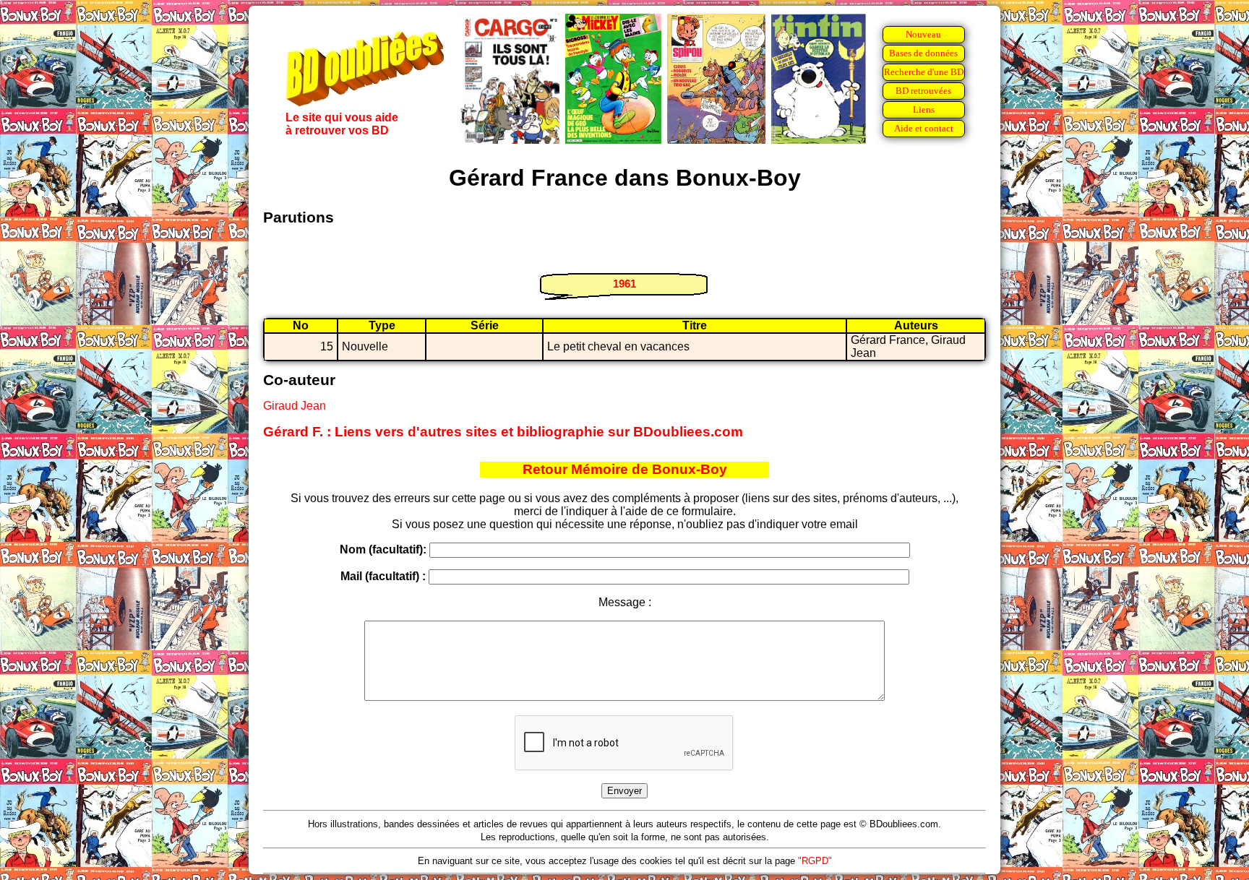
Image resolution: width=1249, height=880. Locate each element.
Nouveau (923, 34)
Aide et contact (923, 128)
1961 (624, 283)
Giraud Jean (294, 406)
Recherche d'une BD (923, 71)
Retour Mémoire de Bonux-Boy (625, 469)
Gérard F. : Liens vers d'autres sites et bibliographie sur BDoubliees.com (503, 431)
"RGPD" (815, 860)
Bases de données (923, 53)
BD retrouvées (923, 90)
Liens (924, 109)
